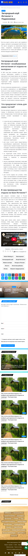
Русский (18, 555)
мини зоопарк (8, 262)
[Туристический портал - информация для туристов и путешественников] (7, 2)
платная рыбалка (18, 265)
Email (2, 328)
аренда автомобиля (10, 515)
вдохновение (8, 518)
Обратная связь (9, 547)
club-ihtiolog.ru (9, 256)
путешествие (6, 530)
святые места (21, 532)
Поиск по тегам (18, 547)
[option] (14, 290)
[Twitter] (6, 275)
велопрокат (20, 256)
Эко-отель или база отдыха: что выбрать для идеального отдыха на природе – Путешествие (12, 395)
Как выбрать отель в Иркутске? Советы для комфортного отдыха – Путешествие (14, 291)
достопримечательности (8, 521)
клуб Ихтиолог (21, 259)
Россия (18, 7)
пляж (6, 268)
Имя (2, 323)
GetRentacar (8, 512)
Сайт (2, 334)
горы (22, 518)
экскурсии (14, 535)
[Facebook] (2, 275)
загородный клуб (8, 259)
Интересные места (11, 7)
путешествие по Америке (18, 530)
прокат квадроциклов (17, 268)
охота (7, 265)
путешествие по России (9, 532)
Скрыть (15, 56)
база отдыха (20, 515)
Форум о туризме (8, 544)
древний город (8, 524)
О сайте (15, 544)
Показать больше (14, 494)
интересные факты (19, 524)
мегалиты (8, 527)
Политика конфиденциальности (14, 549)
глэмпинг (16, 518)
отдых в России (19, 262)
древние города (22, 521)
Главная (4, 7)
